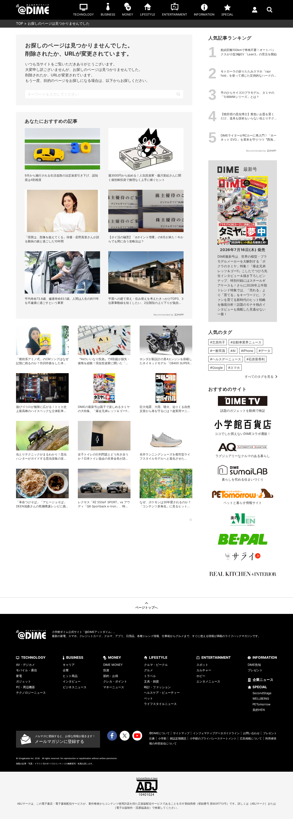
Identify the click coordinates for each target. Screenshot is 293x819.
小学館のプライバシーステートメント (213, 738)
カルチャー (203, 670)
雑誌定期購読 (178, 738)
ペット (148, 698)
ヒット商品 (70, 676)
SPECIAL (259, 687)
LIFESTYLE (158, 657)
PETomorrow (261, 704)
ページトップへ (146, 607)
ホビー (200, 676)
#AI (233, 351)
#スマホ (234, 367)
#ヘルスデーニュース (225, 359)
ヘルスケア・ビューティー (162, 692)
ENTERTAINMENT (216, 657)
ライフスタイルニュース (160, 704)
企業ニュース (263, 679)
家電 (19, 676)
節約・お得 (110, 676)
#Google (216, 367)
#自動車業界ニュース (246, 342)
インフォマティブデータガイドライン (216, 733)
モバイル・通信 (26, 670)
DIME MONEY (113, 664)
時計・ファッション (157, 687)
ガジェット (23, 681)
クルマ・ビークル (156, 664)
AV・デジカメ (25, 664)
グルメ (148, 670)
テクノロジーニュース (31, 692)
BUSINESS (74, 657)
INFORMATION (264, 657)
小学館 (162, 738)
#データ (264, 351)
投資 (106, 670)
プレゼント (255, 670)
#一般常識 (217, 351)
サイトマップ (181, 733)
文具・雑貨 (151, 681)
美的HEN (258, 710)
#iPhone (247, 351)
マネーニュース (113, 687)
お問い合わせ (251, 733)
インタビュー (72, 681)
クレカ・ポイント (115, 681)
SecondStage (261, 693)
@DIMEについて (159, 733)
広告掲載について (251, 738)
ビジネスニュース (75, 687)
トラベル (150, 676)
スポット (202, 664)
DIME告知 (254, 664)
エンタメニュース (208, 681)
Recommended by (164, 314)
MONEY (114, 657)
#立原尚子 (217, 342)
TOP (19, 23)
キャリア (69, 664)
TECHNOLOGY (33, 657)
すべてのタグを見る (259, 376)
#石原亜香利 (256, 359)
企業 (66, 670)
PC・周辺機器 (25, 687)
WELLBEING (260, 698)
